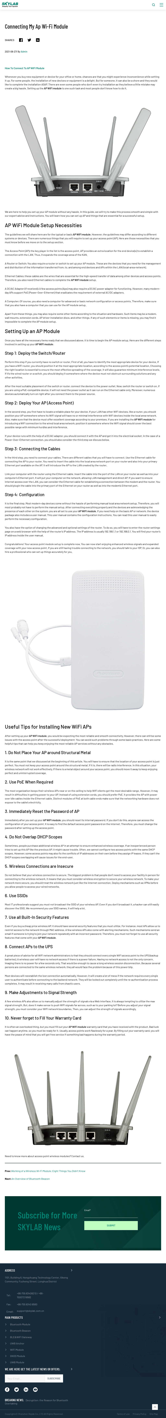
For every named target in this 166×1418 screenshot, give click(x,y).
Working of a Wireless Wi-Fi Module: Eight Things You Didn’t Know (48, 1170)
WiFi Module (17, 1349)
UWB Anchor (17, 1343)
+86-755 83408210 (27, 1293)
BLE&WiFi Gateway (21, 1337)
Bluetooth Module (20, 1324)
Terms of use (123, 1414)
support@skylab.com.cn (30, 1311)
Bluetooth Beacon (20, 1330)
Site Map (153, 1414)
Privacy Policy (139, 1414)
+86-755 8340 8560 (27, 1304)
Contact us (77, 1156)
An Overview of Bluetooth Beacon (31, 1178)
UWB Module (17, 1362)
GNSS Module (17, 1355)
